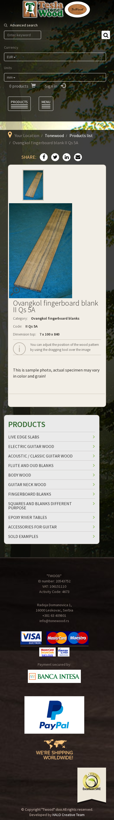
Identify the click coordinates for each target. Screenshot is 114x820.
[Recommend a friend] (76, 157)
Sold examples (23, 536)
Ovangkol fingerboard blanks (55, 318)
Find (106, 35)
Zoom (15, 291)
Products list (81, 135)
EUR (10, 57)
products (18, 86)
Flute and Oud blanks (31, 465)
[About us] (54, 753)
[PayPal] (54, 715)
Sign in (51, 86)
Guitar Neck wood (27, 484)
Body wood (19, 475)
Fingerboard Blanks (29, 494)
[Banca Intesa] (54, 676)
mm (10, 77)
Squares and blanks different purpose (40, 505)
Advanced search (24, 25)
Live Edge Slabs (23, 437)
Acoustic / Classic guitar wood (40, 456)
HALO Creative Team (68, 814)
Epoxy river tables (27, 517)
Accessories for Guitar (32, 526)
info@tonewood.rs (54, 620)
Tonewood (54, 135)
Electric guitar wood (31, 446)
